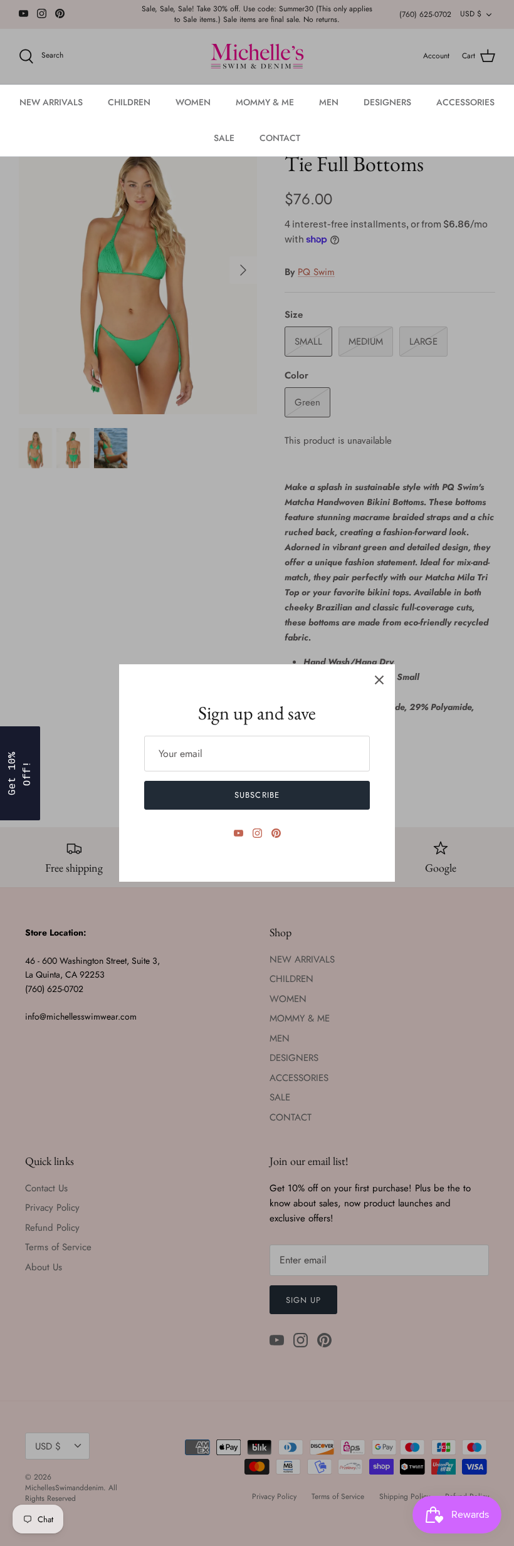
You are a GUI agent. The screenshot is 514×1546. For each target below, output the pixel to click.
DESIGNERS (387, 102)
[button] (20, 773)
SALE (224, 138)
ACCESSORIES (465, 102)
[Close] (379, 680)
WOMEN (193, 102)
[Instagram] (257, 833)
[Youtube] (238, 833)
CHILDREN (129, 102)
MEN (328, 102)
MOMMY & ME (265, 102)
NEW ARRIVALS (51, 102)
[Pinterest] (276, 833)
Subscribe (256, 795)
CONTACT (280, 138)
